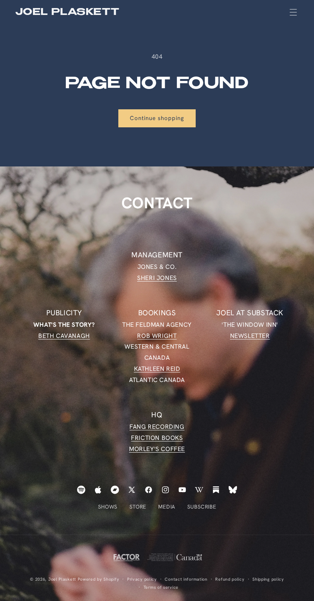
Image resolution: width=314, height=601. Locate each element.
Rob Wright (157, 336)
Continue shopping (157, 118)
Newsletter (250, 336)
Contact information (186, 579)
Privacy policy (142, 579)
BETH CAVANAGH (64, 336)
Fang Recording (156, 427)
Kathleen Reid (157, 369)
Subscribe (201, 506)
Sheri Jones (157, 278)
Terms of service (161, 587)
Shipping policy (268, 579)
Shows (108, 506)
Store (137, 506)
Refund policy (229, 579)
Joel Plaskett (62, 579)
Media (166, 506)
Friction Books (157, 438)
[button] (293, 12)
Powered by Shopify (98, 579)
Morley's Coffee (157, 449)
